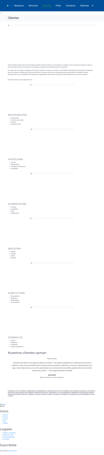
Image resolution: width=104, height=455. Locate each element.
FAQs (58, 5)
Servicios (33, 5)
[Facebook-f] (0, 406)
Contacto (70, 5)
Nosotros (19, 5)
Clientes (47, 5)
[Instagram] (3, 406)
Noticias (84, 5)
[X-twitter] (2, 406)
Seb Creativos (13, 451)
